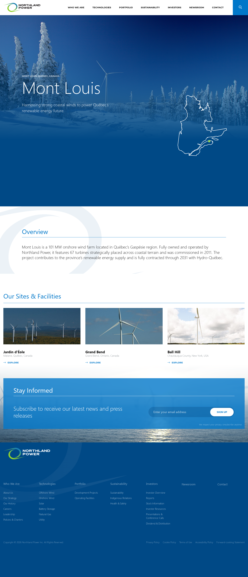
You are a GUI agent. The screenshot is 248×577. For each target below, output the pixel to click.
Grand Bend (95, 351)
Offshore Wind (46, 492)
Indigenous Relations (121, 498)
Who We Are (76, 7)
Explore (13, 362)
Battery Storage (47, 508)
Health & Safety (118, 503)
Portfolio (126, 7)
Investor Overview (155, 492)
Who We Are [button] (11, 484)
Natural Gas (45, 514)
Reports (150, 498)
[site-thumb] (41, 326)
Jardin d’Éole (14, 351)
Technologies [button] (47, 484)
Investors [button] (152, 484)
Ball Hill (174, 351)
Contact (218, 7)
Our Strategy (10, 498)
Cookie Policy (169, 542)
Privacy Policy (152, 542)
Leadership (9, 514)
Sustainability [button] (118, 484)
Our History (9, 503)
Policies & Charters (13, 519)
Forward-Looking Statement (230, 542)
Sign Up (222, 412)
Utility (42, 519)
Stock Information (155, 503)
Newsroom (196, 7)
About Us (8, 492)
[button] (240, 7)
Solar (41, 503)
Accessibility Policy (204, 542)
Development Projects (86, 492)
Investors (174, 7)
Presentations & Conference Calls (155, 516)
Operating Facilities (84, 498)
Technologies (101, 7)
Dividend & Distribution (158, 523)
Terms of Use (185, 542)
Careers (7, 508)
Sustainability (150, 7)
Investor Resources (156, 508)
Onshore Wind (46, 498)
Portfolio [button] (80, 484)
